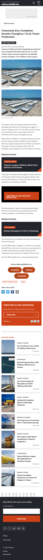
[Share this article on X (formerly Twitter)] (7, 291)
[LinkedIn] (38, 321)
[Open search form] (34, 3)
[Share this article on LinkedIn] (3, 291)
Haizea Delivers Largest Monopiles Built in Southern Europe (26, 458)
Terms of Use (7, 540)
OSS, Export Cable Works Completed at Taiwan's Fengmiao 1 (26, 439)
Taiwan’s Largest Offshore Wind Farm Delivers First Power (21, 166)
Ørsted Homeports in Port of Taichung (21, 231)
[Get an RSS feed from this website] (23, 528)
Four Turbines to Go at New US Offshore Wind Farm (28, 347)
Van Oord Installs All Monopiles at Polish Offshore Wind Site (25, 383)
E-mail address (8, 506)
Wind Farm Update (9, 43)
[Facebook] (32, 321)
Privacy (5, 536)
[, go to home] (10, 3)
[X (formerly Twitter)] (35, 321)
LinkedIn (15, 270)
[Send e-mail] (19, 528)
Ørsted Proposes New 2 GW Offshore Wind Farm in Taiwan (27, 364)
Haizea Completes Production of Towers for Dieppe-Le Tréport (27, 477)
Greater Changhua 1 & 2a (9, 282)
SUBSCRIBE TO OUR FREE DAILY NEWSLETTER (18, 197)
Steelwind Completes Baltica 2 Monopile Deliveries (25, 402)
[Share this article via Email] (17, 291)
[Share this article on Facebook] (12, 291)
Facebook (21, 276)
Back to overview (9, 23)
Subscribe (11, 314)
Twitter (29, 270)
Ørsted (23, 282)
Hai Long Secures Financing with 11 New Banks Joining (28, 421)
